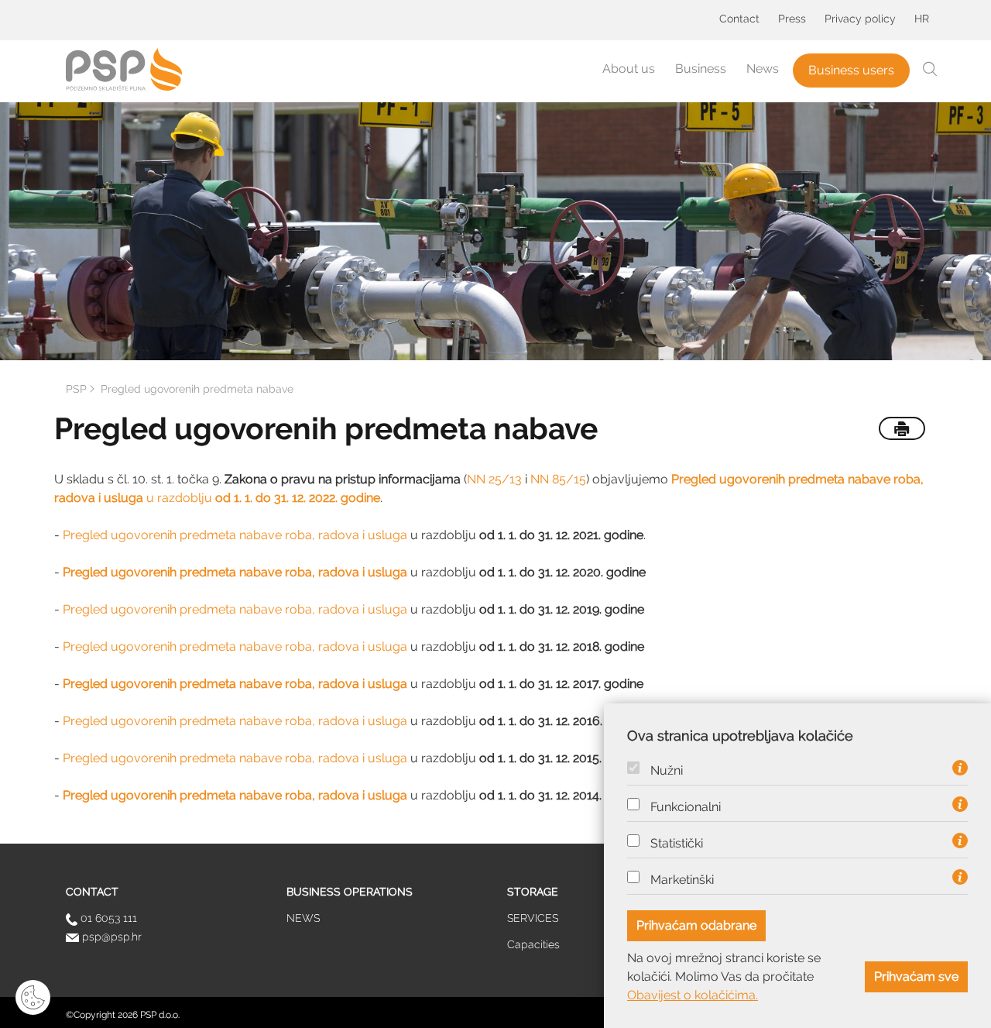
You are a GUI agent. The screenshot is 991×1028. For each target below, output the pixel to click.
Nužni (666, 771)
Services (532, 918)
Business (700, 68)
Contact (739, 18)
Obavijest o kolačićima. (692, 995)
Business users (851, 70)
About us (628, 68)
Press (792, 18)
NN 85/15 (558, 479)
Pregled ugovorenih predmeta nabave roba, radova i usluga (235, 535)
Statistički (676, 843)
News (762, 68)
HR (921, 18)
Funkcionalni (685, 807)
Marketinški (682, 880)
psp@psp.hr (110, 936)
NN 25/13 (494, 479)
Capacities (533, 944)
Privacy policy (860, 18)
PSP (76, 389)
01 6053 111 (107, 918)
